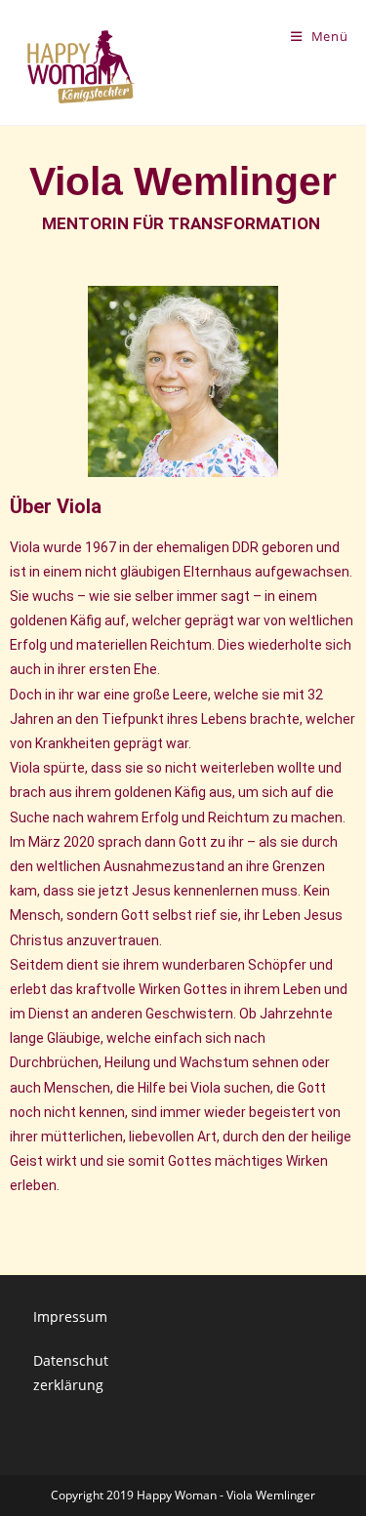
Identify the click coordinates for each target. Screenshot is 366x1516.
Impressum (70, 1316)
